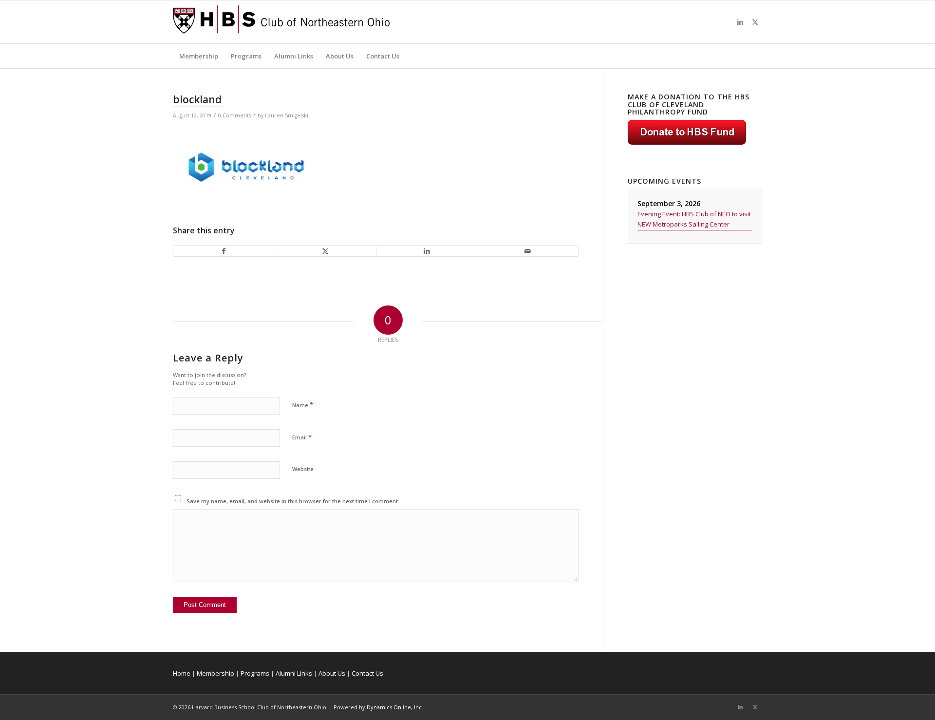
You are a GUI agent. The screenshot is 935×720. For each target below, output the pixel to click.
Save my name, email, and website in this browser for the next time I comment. (293, 501)
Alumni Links (294, 673)
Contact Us (367, 673)
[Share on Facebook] (224, 251)
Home (181, 673)
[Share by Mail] (527, 251)
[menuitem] (198, 56)
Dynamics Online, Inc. (395, 707)
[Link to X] (755, 22)
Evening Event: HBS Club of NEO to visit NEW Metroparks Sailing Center (694, 218)
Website (303, 469)
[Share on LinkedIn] (426, 251)
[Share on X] (325, 251)
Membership (215, 673)
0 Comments (234, 115)
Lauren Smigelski (286, 115)
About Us (331, 673)
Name (302, 404)
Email (302, 437)
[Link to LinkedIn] (740, 22)
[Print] (281, 21)
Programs (255, 673)
